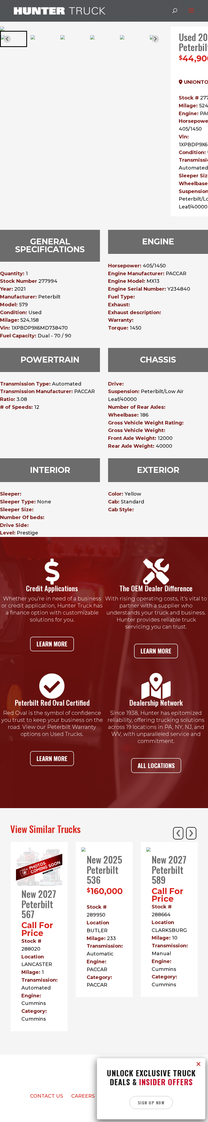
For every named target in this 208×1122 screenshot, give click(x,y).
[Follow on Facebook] (87, 1080)
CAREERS (83, 1096)
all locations (156, 765)
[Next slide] (155, 39)
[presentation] (178, 833)
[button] (13, 39)
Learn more (52, 643)
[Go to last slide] (7, 39)
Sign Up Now (151, 1103)
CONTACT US (46, 1096)
